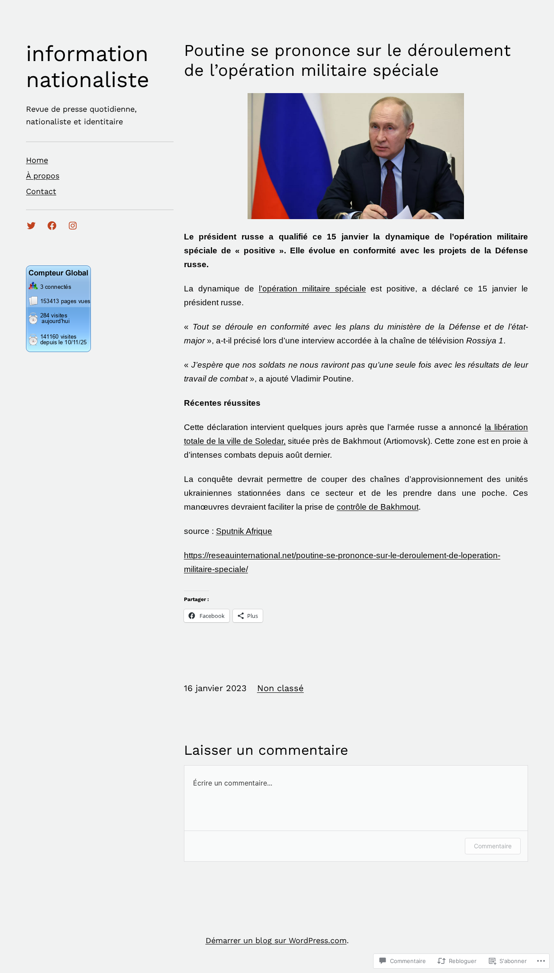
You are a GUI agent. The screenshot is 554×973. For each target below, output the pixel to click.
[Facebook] (52, 225)
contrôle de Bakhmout (378, 506)
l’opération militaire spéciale (312, 288)
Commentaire (493, 846)
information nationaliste (87, 66)
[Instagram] (73, 225)
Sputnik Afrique (244, 531)
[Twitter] (31, 225)
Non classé (280, 688)
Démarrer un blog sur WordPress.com (276, 940)
